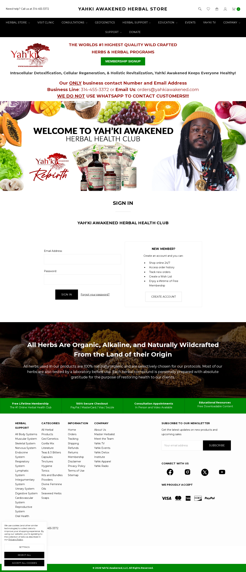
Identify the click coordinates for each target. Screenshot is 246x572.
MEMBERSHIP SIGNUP (123, 61)
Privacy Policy (76, 466)
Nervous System (25, 448)
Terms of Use (76, 470)
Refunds (73, 448)
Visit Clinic (45, 22)
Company (230, 22)
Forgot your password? (95, 294)
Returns (73, 452)
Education (166, 22)
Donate (135, 32)
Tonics (45, 470)
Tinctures (47, 461)
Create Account (163, 296)
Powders (47, 479)
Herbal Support (135, 22)
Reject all (24, 555)
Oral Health (22, 516)
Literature (47, 448)
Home (72, 429)
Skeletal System (25, 443)
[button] (30, 53)
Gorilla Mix (47, 443)
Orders (72, 434)
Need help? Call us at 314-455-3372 (27, 8)
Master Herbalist (104, 434)
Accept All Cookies (24, 563)
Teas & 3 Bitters (51, 452)
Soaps (45, 498)
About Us (100, 429)
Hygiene (46, 466)
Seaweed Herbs (51, 493)
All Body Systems (26, 434)
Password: (50, 271)
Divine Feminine (51, 484)
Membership (76, 457)
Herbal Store (17, 22)
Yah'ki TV (209, 22)
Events (190, 22)
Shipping (73, 443)
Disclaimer (74, 461)
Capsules (47, 457)
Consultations (73, 22)
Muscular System (26, 438)
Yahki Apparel (102, 461)
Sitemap (73, 475)
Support (112, 32)
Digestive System (26, 493)
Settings (24, 547)
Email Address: (53, 251)
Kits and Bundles (51, 475)
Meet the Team (104, 438)
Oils (43, 488)
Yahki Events (102, 448)
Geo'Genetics (105, 22)
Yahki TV (99, 443)
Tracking (73, 438)
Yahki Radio (101, 466)
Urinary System (24, 488)
